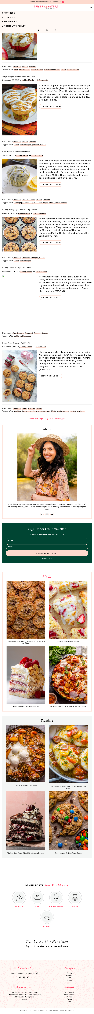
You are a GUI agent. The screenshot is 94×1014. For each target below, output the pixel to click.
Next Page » (59, 418)
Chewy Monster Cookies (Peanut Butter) (68, 853)
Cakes (24, 408)
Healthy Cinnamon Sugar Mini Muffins (17, 267)
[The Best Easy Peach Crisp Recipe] (25, 753)
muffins (73, 411)
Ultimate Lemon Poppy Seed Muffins (16, 151)
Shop (69, 1001)
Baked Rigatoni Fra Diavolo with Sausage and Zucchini (68, 706)
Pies (69, 978)
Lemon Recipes (28, 199)
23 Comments (37, 155)
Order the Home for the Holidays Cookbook (45, 2)
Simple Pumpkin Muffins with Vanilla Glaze (18, 76)
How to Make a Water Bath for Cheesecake (25, 994)
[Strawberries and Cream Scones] (68, 610)
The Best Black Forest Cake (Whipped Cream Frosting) (25, 853)
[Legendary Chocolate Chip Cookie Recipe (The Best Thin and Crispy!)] (26, 610)
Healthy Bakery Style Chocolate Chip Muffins (19, 209)
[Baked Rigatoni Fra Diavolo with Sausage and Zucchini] (68, 675)
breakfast (17, 411)
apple (16, 69)
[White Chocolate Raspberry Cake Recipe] (26, 675)
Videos (24, 999)
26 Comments (41, 271)
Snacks (42, 257)
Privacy (69, 999)
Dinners (69, 980)
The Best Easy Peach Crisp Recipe (25, 785)
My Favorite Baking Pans (24, 997)
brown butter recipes (52, 69)
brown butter (27, 411)
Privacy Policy (47, 558)
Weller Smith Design (64, 1011)
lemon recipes (42, 202)
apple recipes (37, 69)
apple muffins (24, 69)
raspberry (81, 411)
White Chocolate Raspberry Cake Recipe (25, 706)
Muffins (25, 66)
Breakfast (17, 66)
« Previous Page (36, 418)
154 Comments (39, 213)
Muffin (63, 69)
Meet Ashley (69, 992)
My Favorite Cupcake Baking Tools (24, 992)
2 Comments (42, 80)
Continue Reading (49, 106)
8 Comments (41, 346)
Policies (24, 1011)
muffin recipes (73, 69)
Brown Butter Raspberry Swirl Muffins (16, 343)
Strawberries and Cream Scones (68, 641)
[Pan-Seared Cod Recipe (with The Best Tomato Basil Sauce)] (68, 754)
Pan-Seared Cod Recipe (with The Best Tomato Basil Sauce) (68, 787)
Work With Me (69, 994)
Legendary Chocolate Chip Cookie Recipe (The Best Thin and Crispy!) (26, 642)
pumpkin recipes (39, 144)
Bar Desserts (18, 333)
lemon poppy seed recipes (25, 202)
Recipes (32, 66)
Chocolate (26, 257)
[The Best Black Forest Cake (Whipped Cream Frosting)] (25, 820)
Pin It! (47, 576)
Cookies (69, 975)
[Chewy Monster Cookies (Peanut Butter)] (68, 820)
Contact (69, 997)
